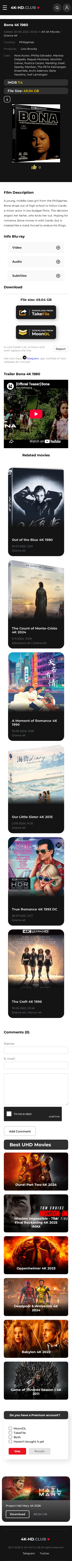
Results (40, 1451)
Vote (17, 1451)
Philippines (26, 42)
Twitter (44, 1553)
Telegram (32, 358)
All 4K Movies (50, 31)
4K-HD (23, 7)
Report (61, 349)
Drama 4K (10, 35)
